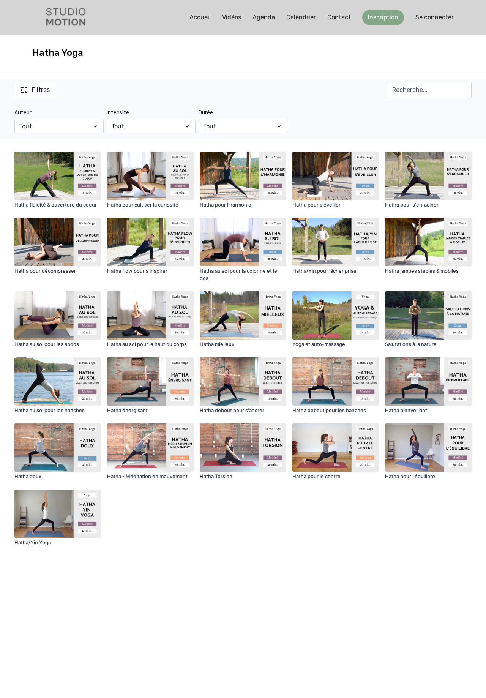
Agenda (263, 17)
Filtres (41, 89)
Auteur (23, 112)
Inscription (383, 17)
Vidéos (231, 17)
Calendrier (301, 17)
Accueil (200, 17)
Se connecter (434, 17)
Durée (206, 112)
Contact (339, 17)
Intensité (118, 112)
